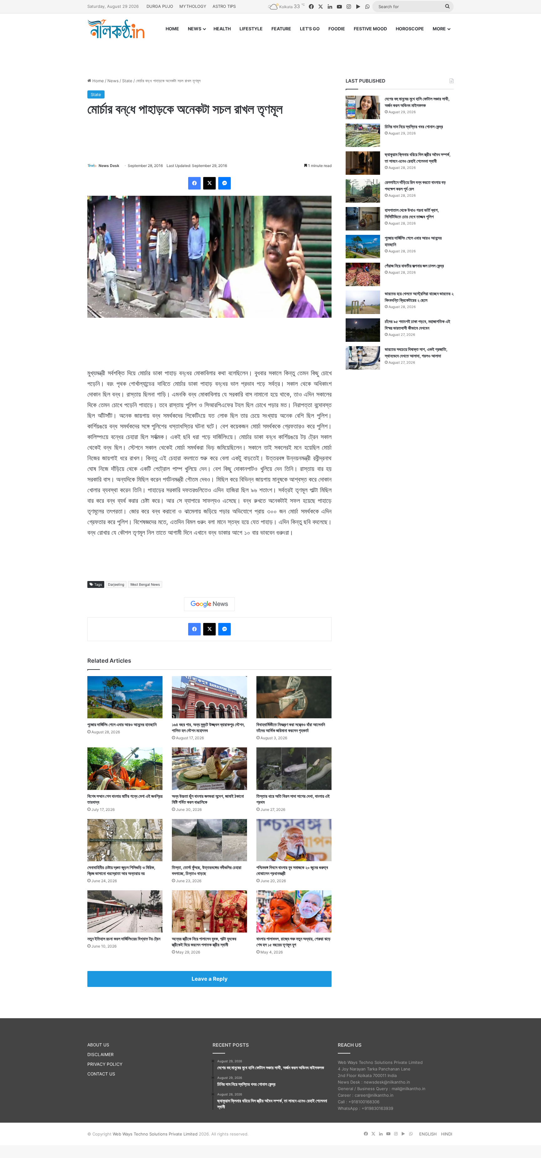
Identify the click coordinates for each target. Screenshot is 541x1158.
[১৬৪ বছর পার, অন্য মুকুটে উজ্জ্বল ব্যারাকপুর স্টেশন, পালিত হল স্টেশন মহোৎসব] (209, 697)
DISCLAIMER (100, 1054)
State (127, 80)
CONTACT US (101, 1073)
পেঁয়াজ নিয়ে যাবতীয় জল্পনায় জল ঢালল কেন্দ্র (414, 265)
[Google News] (209, 604)
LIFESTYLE (251, 28)
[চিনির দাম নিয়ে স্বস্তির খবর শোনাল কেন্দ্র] (363, 135)
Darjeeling (116, 584)
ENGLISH (428, 1133)
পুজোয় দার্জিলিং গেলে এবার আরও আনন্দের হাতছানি (122, 724)
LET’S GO (310, 28)
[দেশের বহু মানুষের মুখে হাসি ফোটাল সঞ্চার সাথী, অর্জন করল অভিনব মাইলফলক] (363, 107)
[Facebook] (194, 183)
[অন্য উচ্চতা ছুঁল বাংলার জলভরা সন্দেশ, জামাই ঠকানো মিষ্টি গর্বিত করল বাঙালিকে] (209, 768)
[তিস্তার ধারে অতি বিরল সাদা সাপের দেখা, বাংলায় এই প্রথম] (294, 768)
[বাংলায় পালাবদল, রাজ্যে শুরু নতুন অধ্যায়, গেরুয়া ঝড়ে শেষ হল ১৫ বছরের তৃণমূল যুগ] (294, 911)
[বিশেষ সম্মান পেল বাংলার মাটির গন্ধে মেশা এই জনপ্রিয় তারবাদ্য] (124, 768)
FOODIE (336, 28)
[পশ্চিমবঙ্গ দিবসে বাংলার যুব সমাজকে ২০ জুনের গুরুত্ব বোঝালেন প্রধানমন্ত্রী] (294, 840)
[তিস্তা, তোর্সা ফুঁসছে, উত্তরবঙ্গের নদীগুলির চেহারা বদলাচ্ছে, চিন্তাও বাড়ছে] (209, 840)
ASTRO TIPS (224, 6)
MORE (439, 28)
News (113, 80)
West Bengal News (145, 584)
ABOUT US (98, 1044)
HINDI (446, 1133)
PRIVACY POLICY (104, 1064)
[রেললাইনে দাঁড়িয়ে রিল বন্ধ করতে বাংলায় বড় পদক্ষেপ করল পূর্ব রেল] (363, 191)
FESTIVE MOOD (370, 28)
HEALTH (222, 28)
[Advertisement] (270, 52)
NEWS (194, 28)
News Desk (109, 165)
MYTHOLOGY (192, 6)
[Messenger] (224, 183)
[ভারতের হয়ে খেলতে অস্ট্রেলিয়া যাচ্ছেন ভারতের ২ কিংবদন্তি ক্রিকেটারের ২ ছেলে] (363, 302)
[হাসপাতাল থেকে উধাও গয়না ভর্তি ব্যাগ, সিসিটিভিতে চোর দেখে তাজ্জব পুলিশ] (363, 218)
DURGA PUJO (160, 6)
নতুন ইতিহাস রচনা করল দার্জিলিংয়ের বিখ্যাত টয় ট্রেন (123, 938)
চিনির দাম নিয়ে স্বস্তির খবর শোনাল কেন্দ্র (414, 126)
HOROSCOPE (410, 28)
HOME (172, 28)
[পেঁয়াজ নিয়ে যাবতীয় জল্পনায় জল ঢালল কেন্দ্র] (363, 274)
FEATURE (281, 28)
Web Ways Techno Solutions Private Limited (155, 1133)
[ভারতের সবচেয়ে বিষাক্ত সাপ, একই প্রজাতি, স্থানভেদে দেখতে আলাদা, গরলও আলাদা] (363, 358)
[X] (209, 183)
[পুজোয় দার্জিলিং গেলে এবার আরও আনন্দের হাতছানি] (124, 697)
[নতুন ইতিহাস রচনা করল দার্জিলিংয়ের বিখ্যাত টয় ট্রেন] (124, 911)
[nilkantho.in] (115, 28)
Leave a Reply (210, 979)
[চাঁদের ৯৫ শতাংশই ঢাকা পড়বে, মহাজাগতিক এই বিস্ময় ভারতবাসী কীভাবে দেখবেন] (363, 330)
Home (97, 80)
